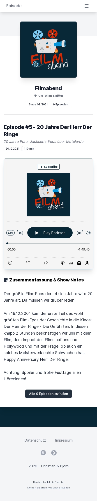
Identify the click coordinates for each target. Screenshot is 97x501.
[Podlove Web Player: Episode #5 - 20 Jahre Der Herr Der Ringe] (48, 214)
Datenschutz (35, 440)
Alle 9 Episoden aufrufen (48, 394)
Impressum (64, 440)
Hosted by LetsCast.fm (48, 482)
